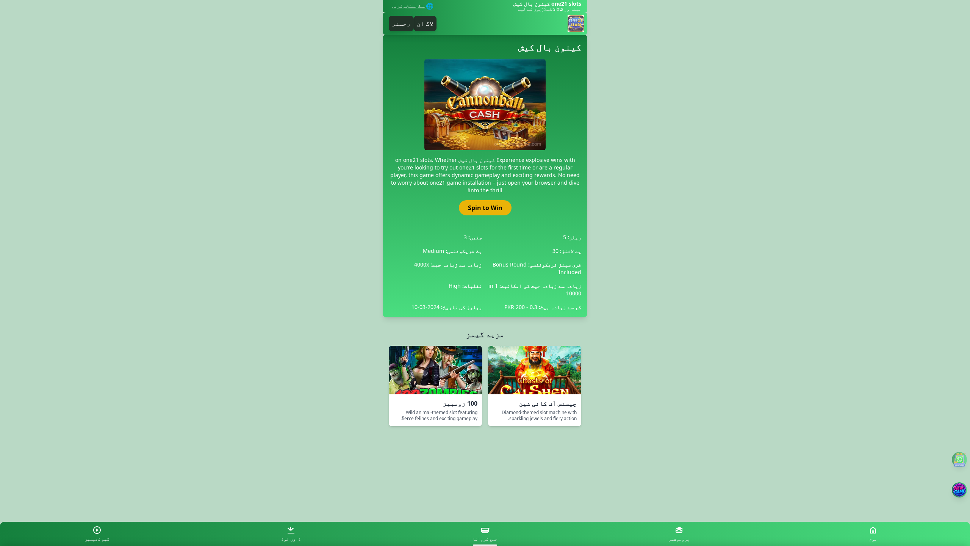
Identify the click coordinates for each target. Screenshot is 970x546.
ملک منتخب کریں (409, 6)
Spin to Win (485, 208)
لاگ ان (425, 23)
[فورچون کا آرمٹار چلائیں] (959, 489)
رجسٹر (401, 23)
